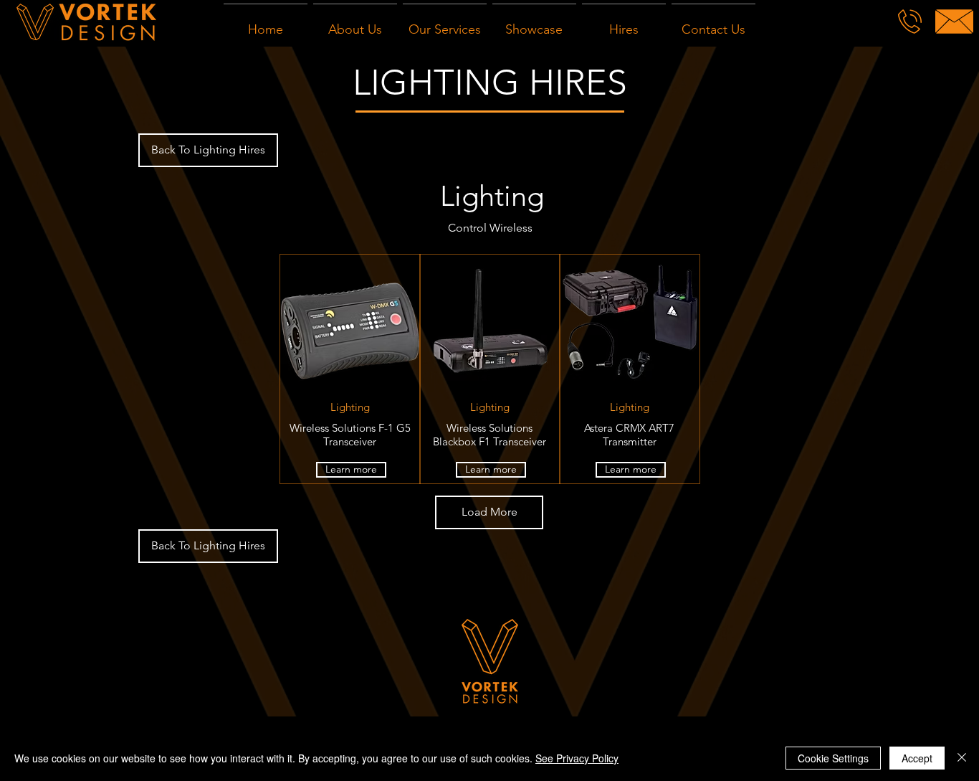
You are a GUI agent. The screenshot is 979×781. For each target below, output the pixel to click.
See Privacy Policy (577, 758)
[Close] (961, 758)
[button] (489, 512)
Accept (917, 758)
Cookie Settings (833, 758)
